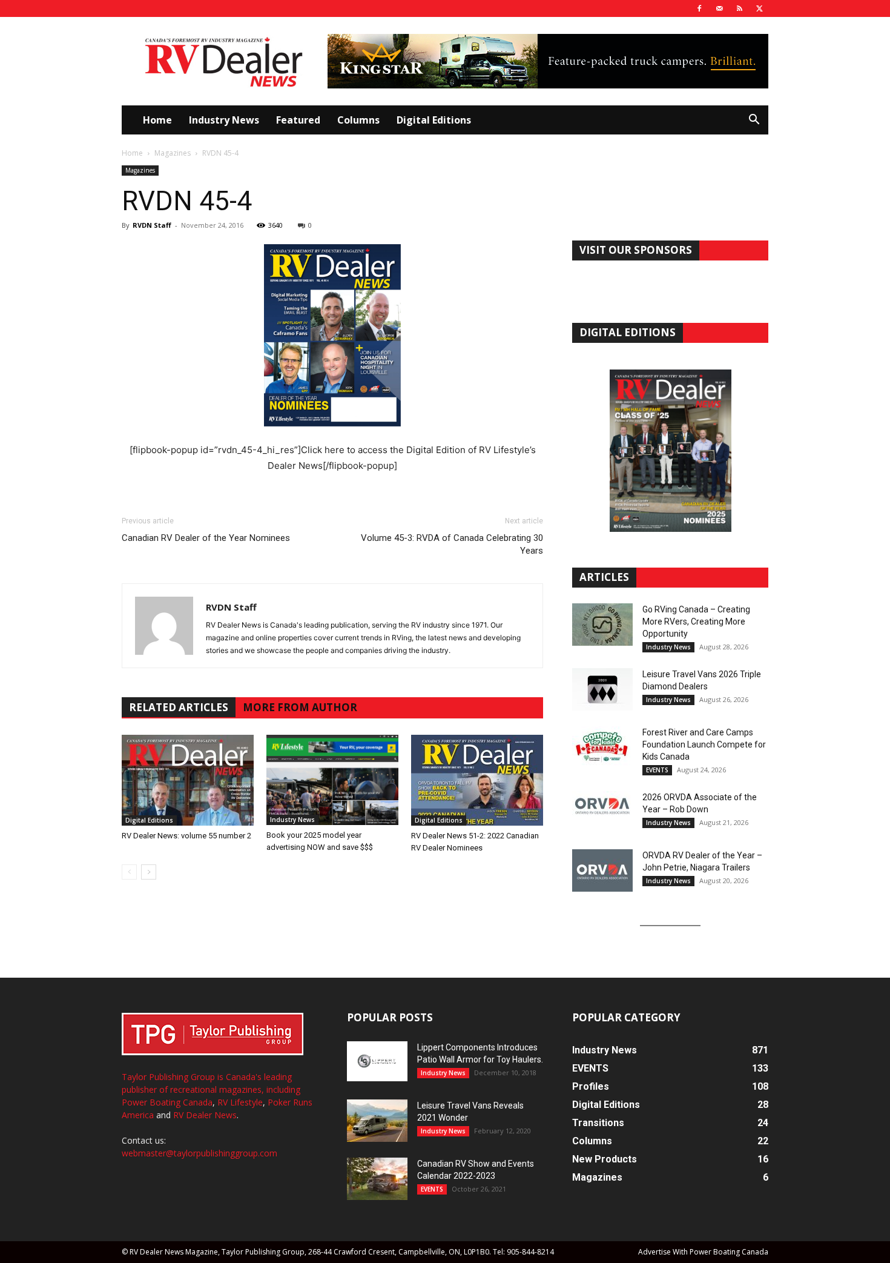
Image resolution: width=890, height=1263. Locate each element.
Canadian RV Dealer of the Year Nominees (206, 537)
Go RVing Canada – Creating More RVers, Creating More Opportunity (696, 621)
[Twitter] (759, 8)
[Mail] (719, 8)
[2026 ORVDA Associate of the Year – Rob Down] (602, 812)
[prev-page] (129, 872)
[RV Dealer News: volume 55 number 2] (188, 780)
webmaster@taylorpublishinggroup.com (199, 1153)
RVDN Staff (152, 225)
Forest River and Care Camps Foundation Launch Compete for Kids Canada (704, 744)
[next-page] (148, 872)
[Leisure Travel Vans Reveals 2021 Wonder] (377, 1120)
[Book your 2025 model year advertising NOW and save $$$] (332, 780)
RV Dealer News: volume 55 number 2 (186, 835)
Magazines (172, 153)
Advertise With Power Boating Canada (703, 1252)
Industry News (224, 120)
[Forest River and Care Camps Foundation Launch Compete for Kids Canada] (602, 747)
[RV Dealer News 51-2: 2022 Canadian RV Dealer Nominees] (477, 780)
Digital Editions (434, 120)
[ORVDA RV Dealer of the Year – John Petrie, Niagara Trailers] (602, 870)
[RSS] (739, 8)
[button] (753, 121)
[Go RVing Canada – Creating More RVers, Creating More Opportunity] (602, 624)
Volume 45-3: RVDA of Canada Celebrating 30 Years (452, 544)
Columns (358, 120)
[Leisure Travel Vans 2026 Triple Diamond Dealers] (602, 689)
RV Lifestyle (240, 1102)
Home (157, 120)
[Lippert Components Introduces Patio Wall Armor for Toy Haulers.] (377, 1061)
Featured (298, 120)
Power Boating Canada (167, 1102)
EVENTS (657, 770)
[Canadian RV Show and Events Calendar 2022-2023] (377, 1179)
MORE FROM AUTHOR (300, 707)
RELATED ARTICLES (178, 707)
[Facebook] (699, 8)
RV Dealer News (205, 1115)
